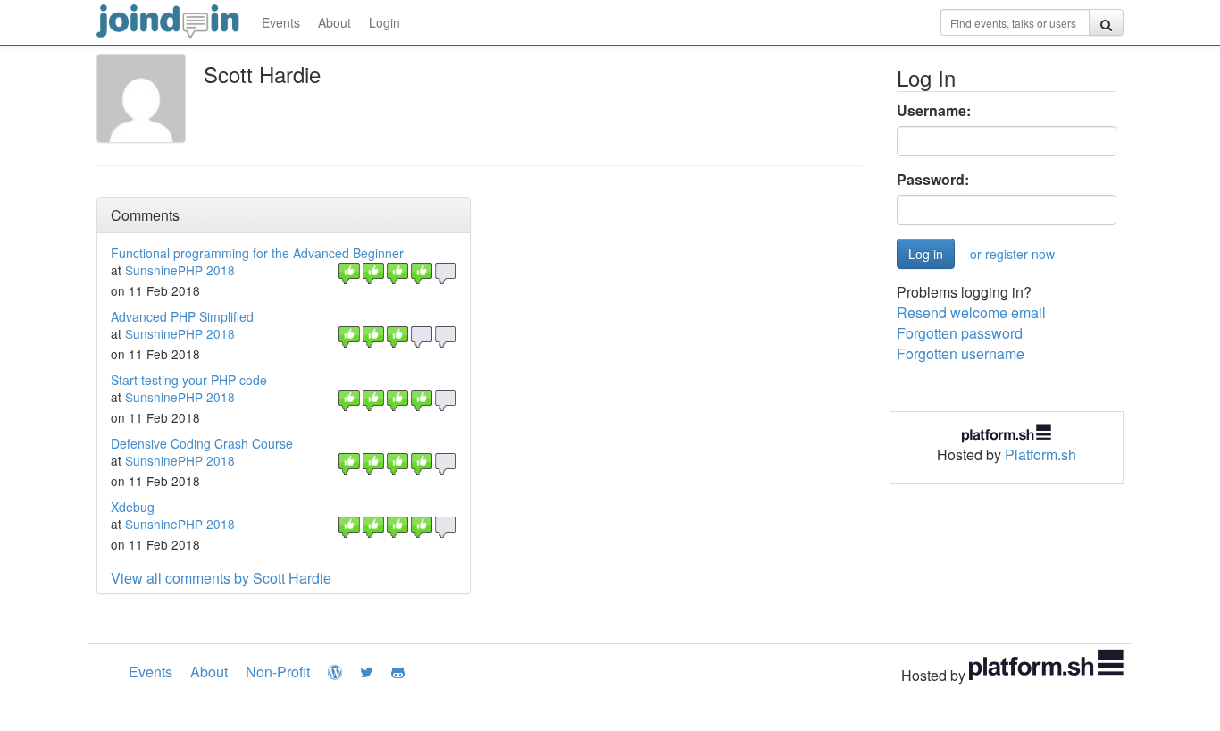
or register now (1012, 254)
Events (281, 22)
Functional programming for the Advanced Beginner (257, 253)
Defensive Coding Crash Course (202, 443)
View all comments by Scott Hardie (221, 577)
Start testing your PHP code (189, 380)
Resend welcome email (971, 312)
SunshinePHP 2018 (180, 270)
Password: (933, 179)
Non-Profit (278, 671)
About (334, 22)
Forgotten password (960, 333)
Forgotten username (960, 353)
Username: (934, 111)
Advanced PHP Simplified (182, 316)
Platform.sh (1040, 454)
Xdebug (133, 507)
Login (384, 22)
